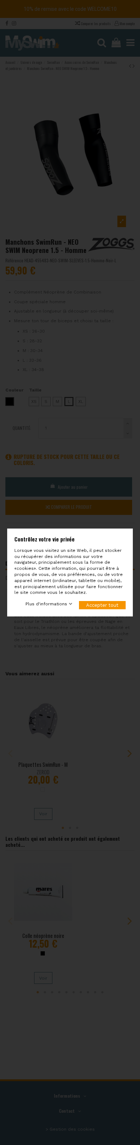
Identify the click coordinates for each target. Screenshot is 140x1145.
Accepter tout (102, 605)
